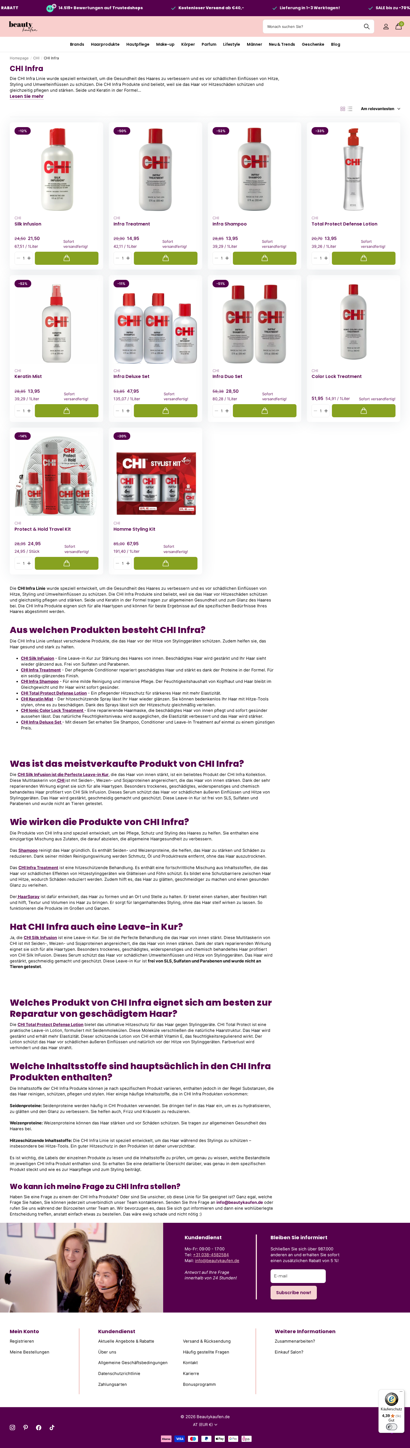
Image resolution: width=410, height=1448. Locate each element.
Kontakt (190, 1362)
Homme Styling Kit (134, 529)
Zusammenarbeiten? (295, 1341)
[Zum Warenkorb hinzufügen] (66, 258)
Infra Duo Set (227, 376)
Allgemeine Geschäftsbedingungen (133, 1362)
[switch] (391, 1426)
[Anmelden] (386, 26)
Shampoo (28, 850)
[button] (29, 258)
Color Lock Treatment (337, 376)
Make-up (165, 44)
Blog (335, 44)
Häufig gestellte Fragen (206, 1351)
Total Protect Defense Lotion (344, 224)
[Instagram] (12, 1427)
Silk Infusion (28, 224)
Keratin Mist (28, 376)
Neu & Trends (282, 44)
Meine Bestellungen (29, 1351)
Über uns (107, 1351)
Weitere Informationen (305, 1331)
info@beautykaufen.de (217, 1260)
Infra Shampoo (230, 224)
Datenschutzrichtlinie (119, 1373)
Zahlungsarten (112, 1384)
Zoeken (366, 26)
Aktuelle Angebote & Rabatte (126, 1341)
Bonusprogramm (199, 1384)
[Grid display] (343, 109)
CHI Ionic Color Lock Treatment (52, 710)
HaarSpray (28, 896)
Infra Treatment (132, 224)
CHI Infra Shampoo (40, 681)
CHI (36, 58)
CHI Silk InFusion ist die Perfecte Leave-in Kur (63, 774)
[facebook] (38, 1427)
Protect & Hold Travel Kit (43, 529)
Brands (77, 44)
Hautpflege (137, 44)
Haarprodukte (105, 44)
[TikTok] (52, 1427)
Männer (254, 44)
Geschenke (313, 44)
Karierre (191, 1373)
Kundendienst (116, 1331)
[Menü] (401, 1392)
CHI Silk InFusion (37, 658)
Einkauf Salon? (289, 1351)
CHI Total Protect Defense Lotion (54, 693)
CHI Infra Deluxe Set (41, 722)
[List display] (350, 109)
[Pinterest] (25, 1427)
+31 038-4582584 (211, 1254)
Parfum (209, 44)
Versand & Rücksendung (207, 1341)
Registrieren (22, 1341)
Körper (188, 44)
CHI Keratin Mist (37, 699)
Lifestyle (231, 44)
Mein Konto (24, 1331)
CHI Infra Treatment (41, 670)
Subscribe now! (293, 1292)
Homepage (19, 58)
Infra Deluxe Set (131, 376)
